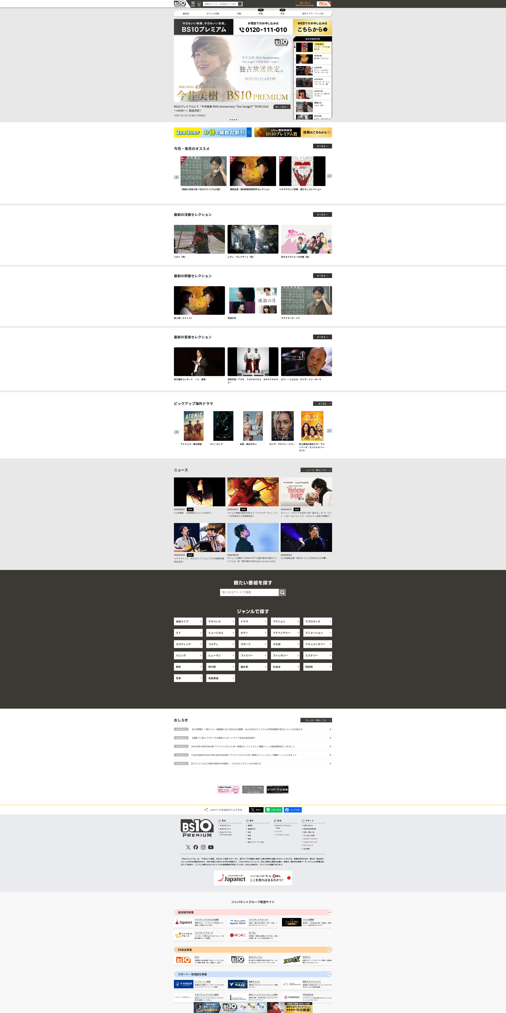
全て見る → (322, 146)
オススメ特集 (213, 13)
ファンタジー (280, 655)
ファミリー (247, 655)
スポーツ (246, 644)
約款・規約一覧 (308, 832)
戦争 (178, 666)
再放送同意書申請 (309, 829)
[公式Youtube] (211, 847)
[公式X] (188, 847)
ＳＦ (178, 632)
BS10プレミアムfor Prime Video (226, 833)
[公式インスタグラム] (203, 847)
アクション (279, 621)
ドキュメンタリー (315, 644)
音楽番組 (213, 678)
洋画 (239, 13)
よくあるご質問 (308, 835)
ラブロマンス (312, 621)
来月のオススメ (225, 829)
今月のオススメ (225, 825)
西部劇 (309, 666)
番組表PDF (252, 829)
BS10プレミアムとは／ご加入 (284, 826)
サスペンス (214, 621)
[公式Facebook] (196, 847)
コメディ (213, 644)
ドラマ (244, 621)
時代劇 (212, 666)
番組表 (186, 13)
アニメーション (314, 632)
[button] (177, 69)
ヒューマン (214, 655)
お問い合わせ (308, 825)
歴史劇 (244, 666)
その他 (276, 644)
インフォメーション (283, 834)
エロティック (183, 644)
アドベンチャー (281, 632)
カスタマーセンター (310, 839)
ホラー (244, 632)
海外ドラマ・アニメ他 (312, 13)
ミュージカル (215, 632)
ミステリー (311, 655)
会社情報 (306, 849)
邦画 (261, 13)
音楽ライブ (182, 621)
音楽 (282, 13)
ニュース (279, 831)
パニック (181, 655)
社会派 (276, 666)
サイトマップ (308, 845)
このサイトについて (310, 842)
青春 (178, 678)
